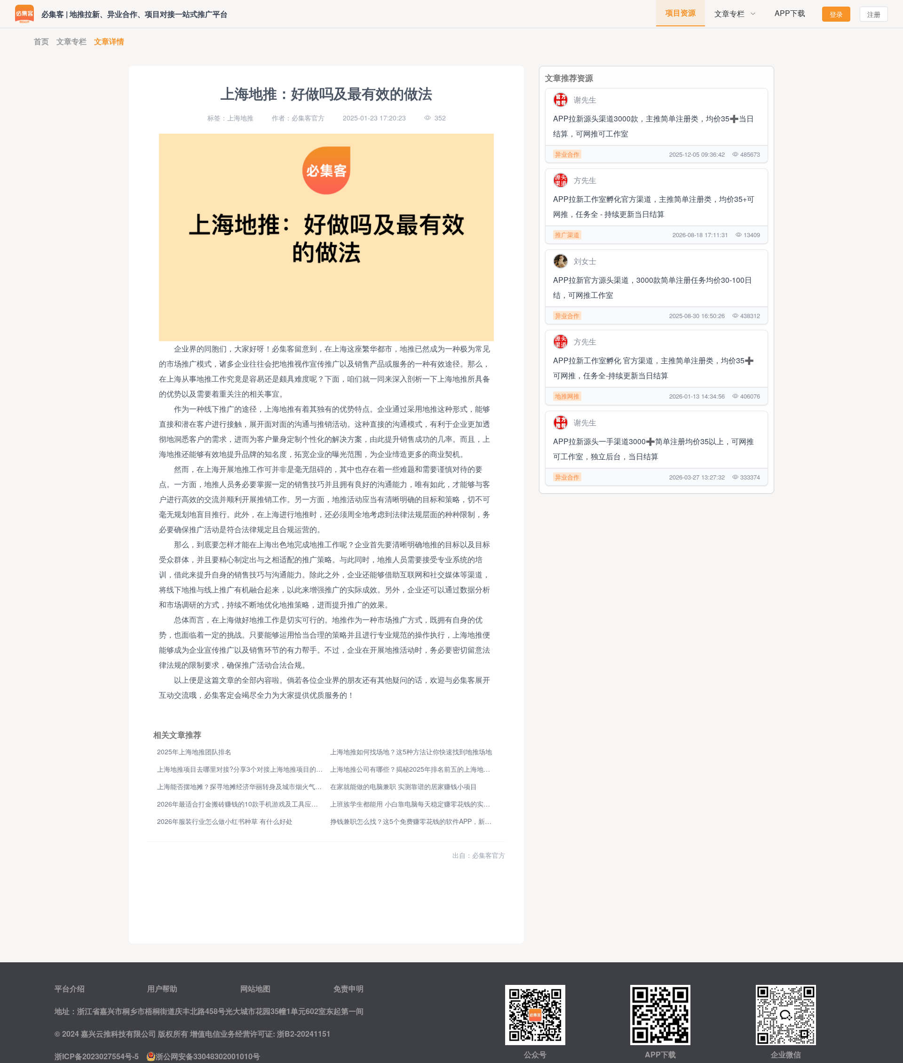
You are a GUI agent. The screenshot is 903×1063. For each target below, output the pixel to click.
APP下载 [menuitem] (790, 13)
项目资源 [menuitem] (680, 12)
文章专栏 (71, 41)
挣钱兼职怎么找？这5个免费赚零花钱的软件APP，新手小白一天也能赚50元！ (444, 821)
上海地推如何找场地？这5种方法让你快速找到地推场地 (411, 751)
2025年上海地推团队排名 (194, 751)
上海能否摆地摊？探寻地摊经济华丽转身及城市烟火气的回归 (246, 786)
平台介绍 (70, 988)
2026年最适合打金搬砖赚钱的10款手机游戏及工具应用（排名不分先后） (264, 803)
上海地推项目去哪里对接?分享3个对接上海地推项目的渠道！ (246, 769)
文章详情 (109, 41)
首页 (41, 41)
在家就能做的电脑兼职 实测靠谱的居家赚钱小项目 (403, 786)
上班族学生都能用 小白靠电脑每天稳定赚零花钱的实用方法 (416, 803)
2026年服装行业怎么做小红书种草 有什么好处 (225, 821)
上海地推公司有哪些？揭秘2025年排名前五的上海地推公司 (416, 769)
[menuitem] (735, 14)
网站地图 (255, 988)
